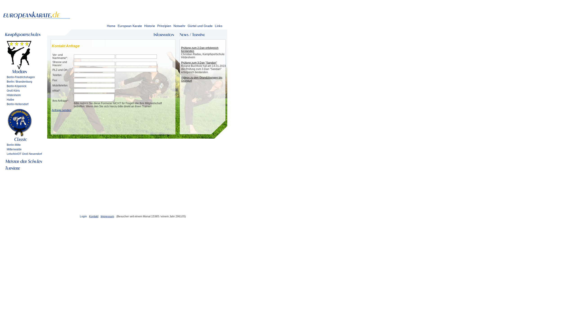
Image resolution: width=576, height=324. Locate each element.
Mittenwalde (14, 149)
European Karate (130, 26)
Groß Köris (13, 90)
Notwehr (179, 26)
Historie (149, 26)
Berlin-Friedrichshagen (21, 77)
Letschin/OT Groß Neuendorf (24, 153)
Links (218, 26)
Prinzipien (164, 26)
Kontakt (93, 216)
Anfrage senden (61, 110)
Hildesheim (14, 95)
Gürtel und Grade (200, 26)
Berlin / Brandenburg (19, 81)
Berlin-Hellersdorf (17, 104)
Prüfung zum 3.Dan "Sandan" (199, 62)
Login (83, 216)
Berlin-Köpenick (16, 86)
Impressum (107, 216)
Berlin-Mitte (14, 144)
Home (111, 26)
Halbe (10, 99)
